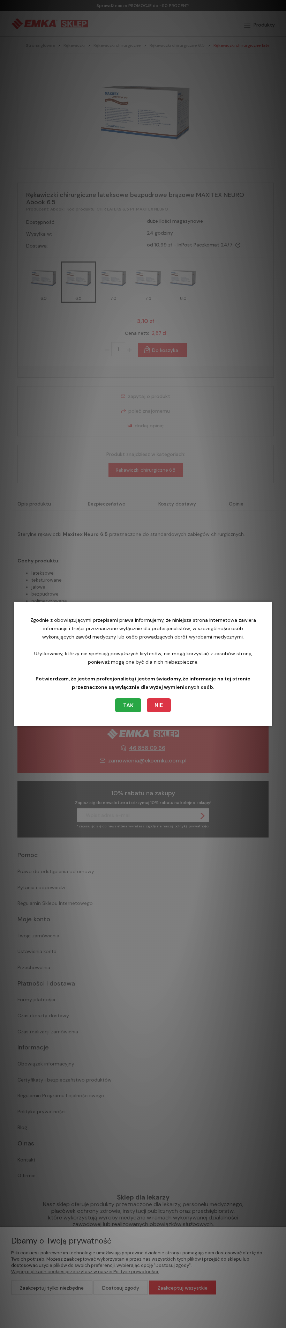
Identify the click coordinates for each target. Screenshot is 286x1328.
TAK (128, 705)
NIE (159, 705)
